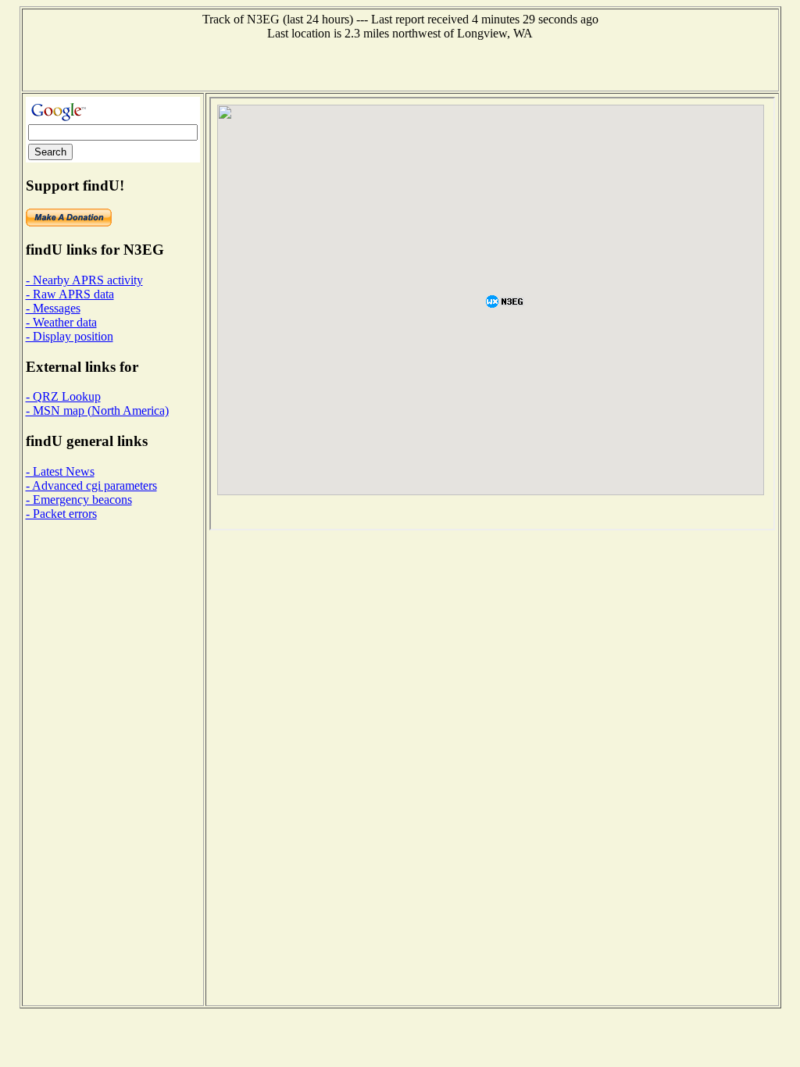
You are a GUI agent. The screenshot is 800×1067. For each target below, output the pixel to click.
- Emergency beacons (79, 499)
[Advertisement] (400, 64)
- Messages (53, 308)
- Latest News (60, 471)
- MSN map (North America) (97, 410)
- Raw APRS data (70, 294)
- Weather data (61, 322)
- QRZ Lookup (63, 396)
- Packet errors (61, 513)
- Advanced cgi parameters (91, 485)
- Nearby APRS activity (84, 280)
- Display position (69, 336)
